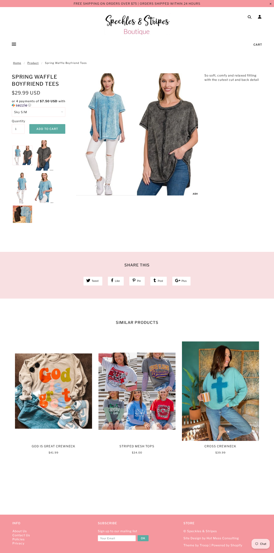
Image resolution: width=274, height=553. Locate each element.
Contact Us (21, 535)
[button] (41, 103)
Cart (257, 44)
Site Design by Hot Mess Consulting (211, 538)
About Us (19, 531)
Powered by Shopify (226, 545)
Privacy (18, 543)
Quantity (18, 121)
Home (17, 63)
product (33, 63)
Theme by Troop (196, 545)
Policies (18, 539)
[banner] (137, 24)
